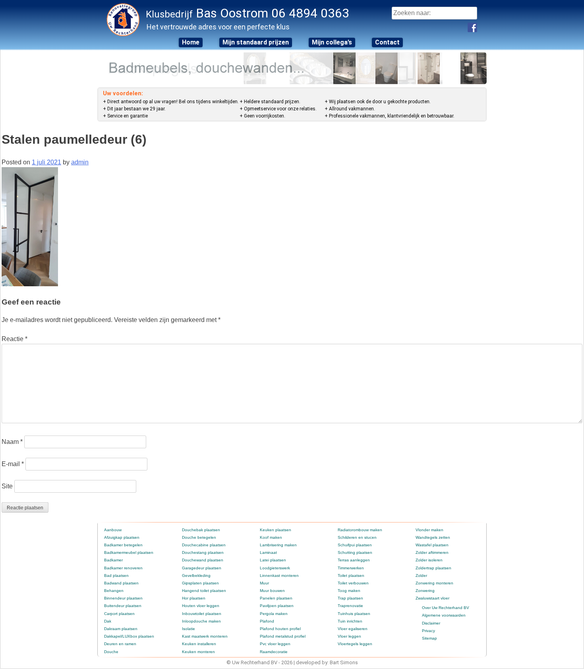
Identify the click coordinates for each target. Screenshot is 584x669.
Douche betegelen (199, 537)
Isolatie (188, 629)
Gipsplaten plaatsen (200, 583)
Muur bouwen (272, 590)
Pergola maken (274, 613)
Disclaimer (431, 623)
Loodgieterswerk (275, 568)
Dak (107, 621)
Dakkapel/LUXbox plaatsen (129, 636)
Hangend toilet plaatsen (204, 590)
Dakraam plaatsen (120, 629)
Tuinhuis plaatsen (354, 613)
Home (190, 42)
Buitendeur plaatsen (122, 605)
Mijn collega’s (332, 42)
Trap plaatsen (350, 598)
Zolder (421, 575)
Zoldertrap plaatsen (433, 568)
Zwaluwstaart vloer (432, 598)
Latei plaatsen (273, 560)
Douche (111, 652)
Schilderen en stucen (357, 537)
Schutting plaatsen (355, 552)
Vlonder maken (429, 530)
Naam (12, 441)
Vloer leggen (349, 636)
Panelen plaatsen (276, 598)
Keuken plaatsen (275, 530)
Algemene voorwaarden (444, 615)
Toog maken (349, 590)
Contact (387, 42)
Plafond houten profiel (280, 629)
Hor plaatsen (193, 598)
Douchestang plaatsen (203, 552)
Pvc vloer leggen (275, 644)
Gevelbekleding (196, 575)
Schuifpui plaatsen (355, 545)
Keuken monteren (198, 652)
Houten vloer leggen (200, 605)
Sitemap (429, 638)
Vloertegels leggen (355, 644)
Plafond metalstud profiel (283, 636)
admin (80, 162)
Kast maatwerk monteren (205, 636)
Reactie (14, 338)
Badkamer (113, 560)
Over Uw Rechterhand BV (445, 607)
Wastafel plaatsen (432, 545)
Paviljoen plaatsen (277, 605)
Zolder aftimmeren (432, 552)
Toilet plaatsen (351, 575)
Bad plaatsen (116, 575)
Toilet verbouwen (353, 583)
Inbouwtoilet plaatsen (201, 613)
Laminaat (268, 552)
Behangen (114, 590)
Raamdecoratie (274, 652)
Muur (264, 583)
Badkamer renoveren (123, 568)
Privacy (428, 631)
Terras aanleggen (354, 560)
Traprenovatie (350, 605)
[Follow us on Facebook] (472, 27)
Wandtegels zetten (433, 537)
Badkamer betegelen (123, 545)
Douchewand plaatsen (202, 560)
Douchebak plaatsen (201, 530)
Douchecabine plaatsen (204, 545)
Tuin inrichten (350, 621)
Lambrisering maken (278, 545)
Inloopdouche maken (201, 621)
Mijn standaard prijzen (255, 42)
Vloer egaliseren (352, 629)
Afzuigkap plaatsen (121, 537)
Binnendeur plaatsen (123, 598)
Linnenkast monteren (279, 575)
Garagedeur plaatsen (201, 568)
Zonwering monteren (434, 583)
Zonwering (425, 590)
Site (7, 486)
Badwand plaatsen (121, 583)
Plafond (267, 621)
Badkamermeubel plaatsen (128, 552)
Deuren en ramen (120, 644)
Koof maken (271, 537)
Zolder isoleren (429, 560)
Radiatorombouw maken (360, 530)
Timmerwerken (351, 568)
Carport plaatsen (119, 613)
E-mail (13, 464)
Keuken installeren (199, 644)
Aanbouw (113, 530)
